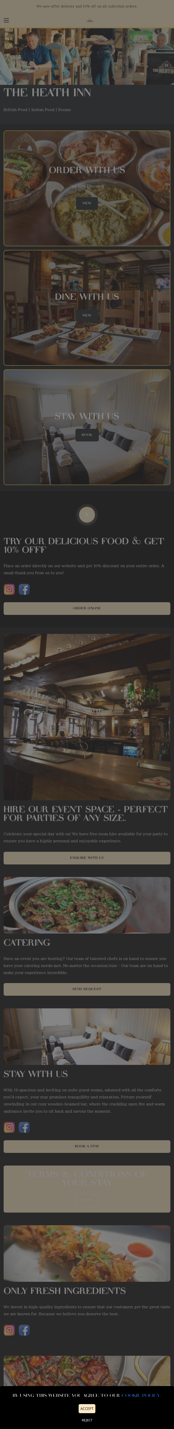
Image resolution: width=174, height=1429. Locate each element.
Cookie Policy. (141, 1395)
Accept (87, 1408)
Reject (87, 1420)
